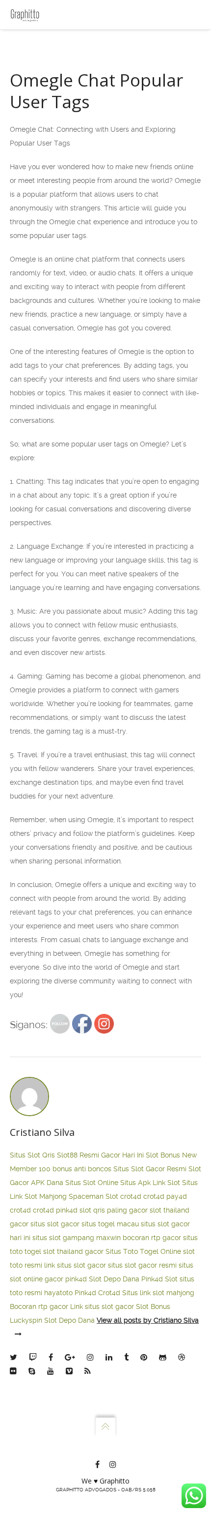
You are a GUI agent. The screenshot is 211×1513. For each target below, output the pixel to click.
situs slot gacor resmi (142, 1265)
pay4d (176, 1196)
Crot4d (109, 1293)
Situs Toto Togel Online (143, 1251)
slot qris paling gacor (113, 1210)
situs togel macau (110, 1224)
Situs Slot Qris (32, 1155)
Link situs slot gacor (102, 1306)
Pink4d (85, 1293)
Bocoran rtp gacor (39, 1306)
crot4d (130, 1196)
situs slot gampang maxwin (76, 1238)
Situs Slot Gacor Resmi (149, 1169)
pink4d (67, 1210)
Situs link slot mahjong (158, 1293)
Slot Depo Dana (114, 1279)
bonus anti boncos (82, 1169)
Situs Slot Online (91, 1183)
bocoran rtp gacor (152, 1238)
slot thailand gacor (73, 1251)
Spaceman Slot (93, 1196)
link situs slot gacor (75, 1265)
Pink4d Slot (159, 1279)
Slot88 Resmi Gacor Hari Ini (100, 1155)
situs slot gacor (54, 1224)
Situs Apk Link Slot (150, 1183)
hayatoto (58, 1293)
